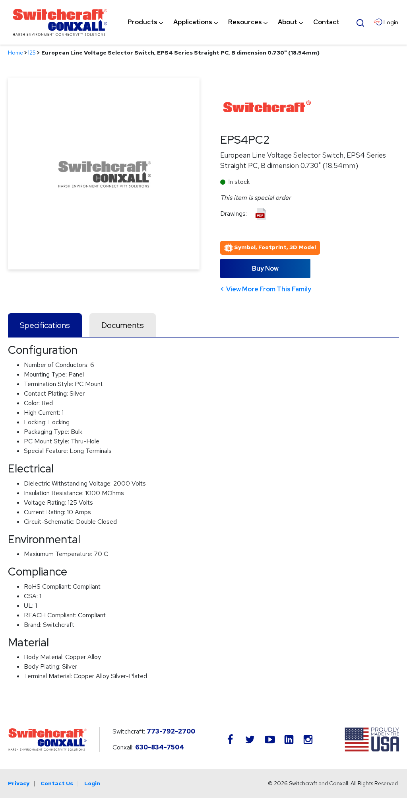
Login (92, 783)
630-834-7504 (159, 747)
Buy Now (265, 268)
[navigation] (233, 22)
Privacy (18, 783)
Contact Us (57, 783)
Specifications (45, 325)
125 (32, 52)
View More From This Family (268, 289)
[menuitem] (142, 22)
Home (15, 52)
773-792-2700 (171, 731)
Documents (122, 325)
